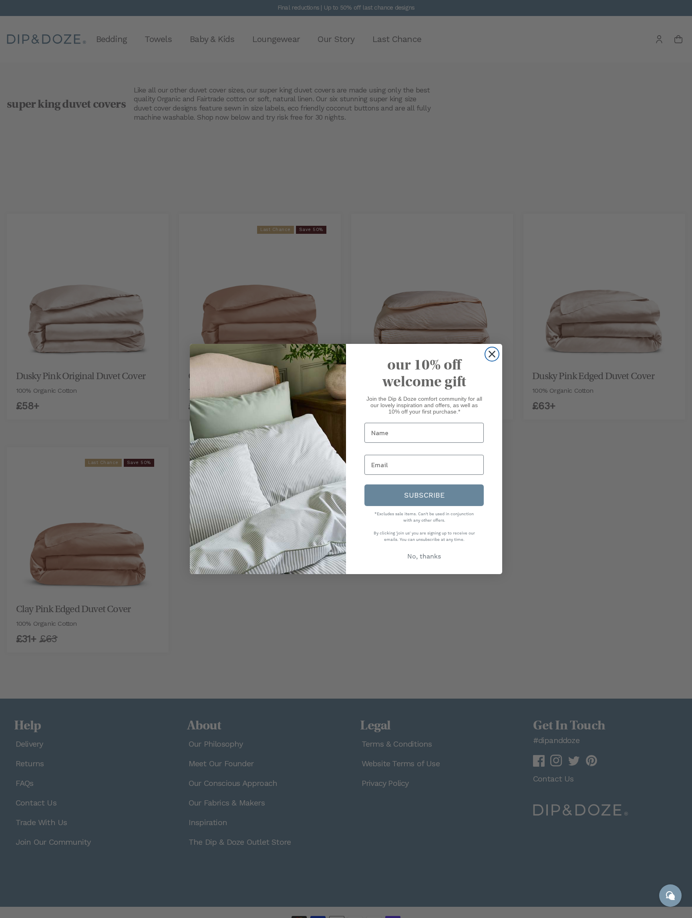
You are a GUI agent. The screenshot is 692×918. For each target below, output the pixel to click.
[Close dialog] (492, 354)
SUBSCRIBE (424, 495)
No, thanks (424, 556)
